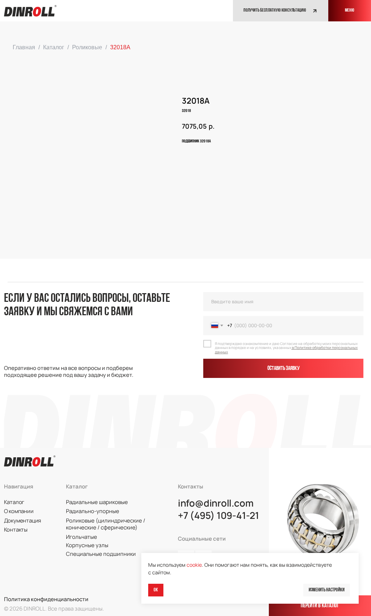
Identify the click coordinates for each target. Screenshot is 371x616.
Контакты (16, 529)
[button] (280, 11)
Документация (22, 520)
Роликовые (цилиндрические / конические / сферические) (105, 524)
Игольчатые (81, 536)
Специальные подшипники (101, 553)
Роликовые (87, 47)
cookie (194, 564)
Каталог (53, 47)
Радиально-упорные (92, 511)
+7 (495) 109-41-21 (218, 515)
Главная (24, 47)
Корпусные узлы (87, 545)
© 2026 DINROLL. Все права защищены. (54, 608)
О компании (19, 511)
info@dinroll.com (216, 503)
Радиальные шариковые (97, 501)
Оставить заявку (283, 368)
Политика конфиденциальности (46, 599)
